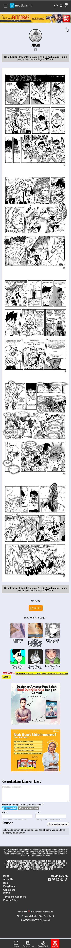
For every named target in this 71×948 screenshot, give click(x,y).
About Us (8, 879)
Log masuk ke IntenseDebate (9, 808)
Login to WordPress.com (28, 808)
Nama (4, 812)
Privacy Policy (10, 900)
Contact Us (9, 889)
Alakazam (48, 912)
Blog (5, 882)
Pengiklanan (9, 886)
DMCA (6, 893)
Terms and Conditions (14, 896)
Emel (38, 812)
